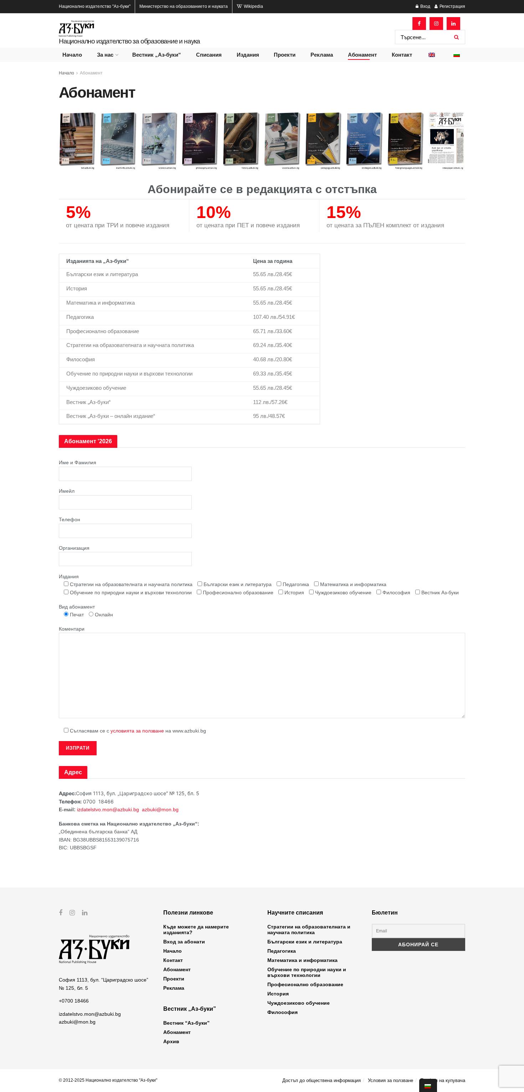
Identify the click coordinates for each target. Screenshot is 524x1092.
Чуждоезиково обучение (298, 1003)
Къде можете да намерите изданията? (196, 929)
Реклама (321, 55)
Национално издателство (94, 6)
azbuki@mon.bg (160, 809)
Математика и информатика (302, 960)
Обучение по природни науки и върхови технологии (306, 972)
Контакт (402, 55)
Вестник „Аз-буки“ (156, 55)
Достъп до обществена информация (321, 1080)
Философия (282, 1012)
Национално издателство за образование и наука (129, 41)
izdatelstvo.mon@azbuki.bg (108, 809)
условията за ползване (137, 731)
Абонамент (362, 55)
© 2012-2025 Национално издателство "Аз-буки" (108, 1080)
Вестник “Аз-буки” (186, 1023)
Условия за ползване (390, 1080)
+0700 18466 (74, 1001)
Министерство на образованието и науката (183, 6)
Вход (424, 6)
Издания (248, 55)
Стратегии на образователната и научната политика (308, 929)
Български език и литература (304, 941)
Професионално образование (305, 984)
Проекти (285, 55)
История (278, 994)
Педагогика (281, 951)
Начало (72, 55)
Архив (171, 1041)
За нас (105, 55)
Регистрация (451, 6)
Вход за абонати (184, 941)
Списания (209, 55)
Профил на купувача (442, 1080)
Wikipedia (253, 6)
